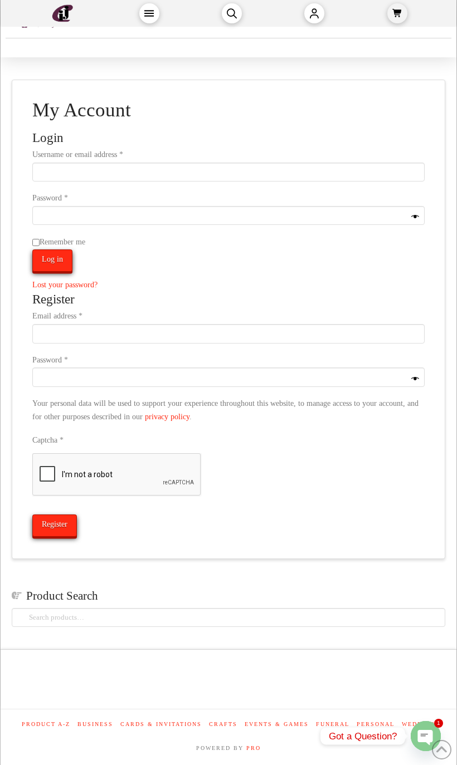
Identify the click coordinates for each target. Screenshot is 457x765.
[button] (149, 13)
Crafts (223, 724)
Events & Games (277, 724)
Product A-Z (46, 724)
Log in (52, 259)
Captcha (48, 440)
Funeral (332, 724)
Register (54, 524)
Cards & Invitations (161, 724)
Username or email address (91, 154)
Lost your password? (65, 285)
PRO (253, 748)
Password (64, 197)
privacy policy (167, 417)
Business (95, 724)
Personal (376, 724)
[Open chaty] (426, 736)
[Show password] (415, 217)
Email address (71, 315)
